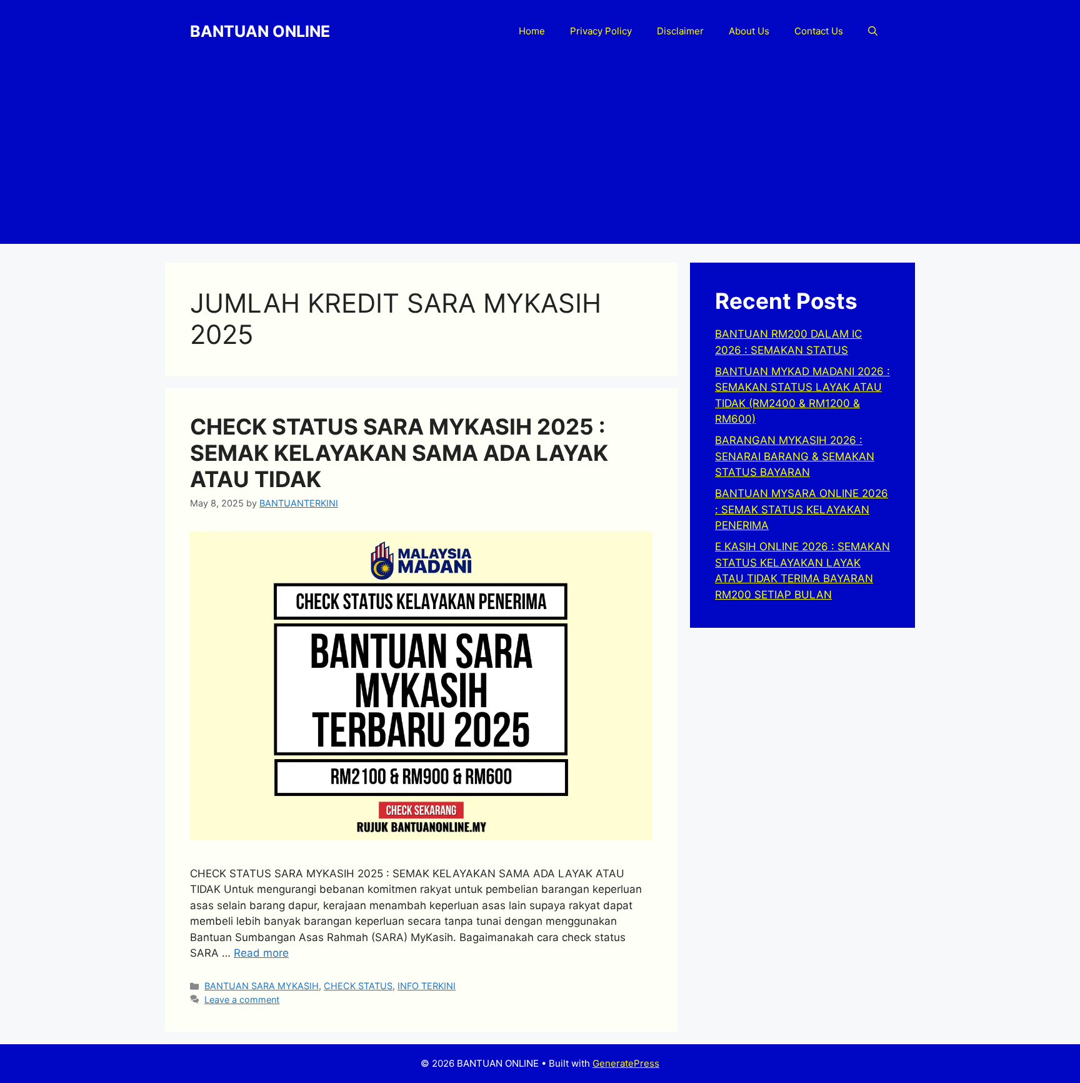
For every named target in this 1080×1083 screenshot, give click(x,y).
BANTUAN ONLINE (260, 31)
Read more (261, 953)
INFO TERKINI (427, 985)
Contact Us (818, 31)
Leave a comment (241, 999)
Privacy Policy (601, 31)
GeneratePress (625, 1063)
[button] (873, 31)
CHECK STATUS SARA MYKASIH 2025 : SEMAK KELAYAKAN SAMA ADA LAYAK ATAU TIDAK (399, 452)
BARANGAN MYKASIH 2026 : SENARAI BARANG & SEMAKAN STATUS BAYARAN (794, 456)
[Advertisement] (540, 156)
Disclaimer (680, 31)
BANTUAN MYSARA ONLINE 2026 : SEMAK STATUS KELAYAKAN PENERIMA (801, 509)
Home (532, 31)
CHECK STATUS (358, 985)
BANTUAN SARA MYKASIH (261, 985)
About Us (749, 31)
